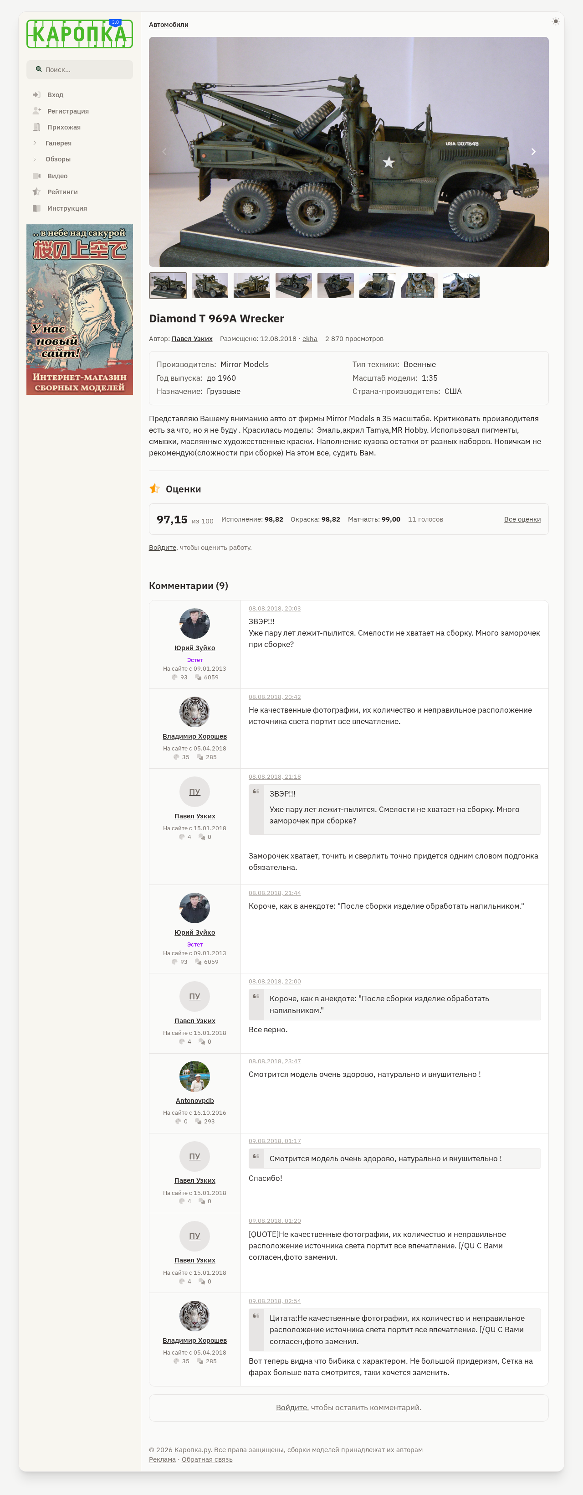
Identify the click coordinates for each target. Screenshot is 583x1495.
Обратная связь (207, 1459)
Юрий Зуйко (194, 647)
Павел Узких (192, 338)
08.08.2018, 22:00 (275, 981)
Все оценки (522, 519)
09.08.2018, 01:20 (275, 1220)
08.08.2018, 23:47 (275, 1061)
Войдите (162, 547)
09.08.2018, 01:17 (275, 1140)
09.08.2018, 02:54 (275, 1300)
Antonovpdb (195, 1100)
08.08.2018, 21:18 (275, 776)
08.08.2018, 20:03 (275, 608)
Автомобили (169, 24)
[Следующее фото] (533, 152)
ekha (309, 338)
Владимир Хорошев (195, 736)
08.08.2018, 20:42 (275, 696)
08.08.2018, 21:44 (275, 892)
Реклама (162, 1459)
